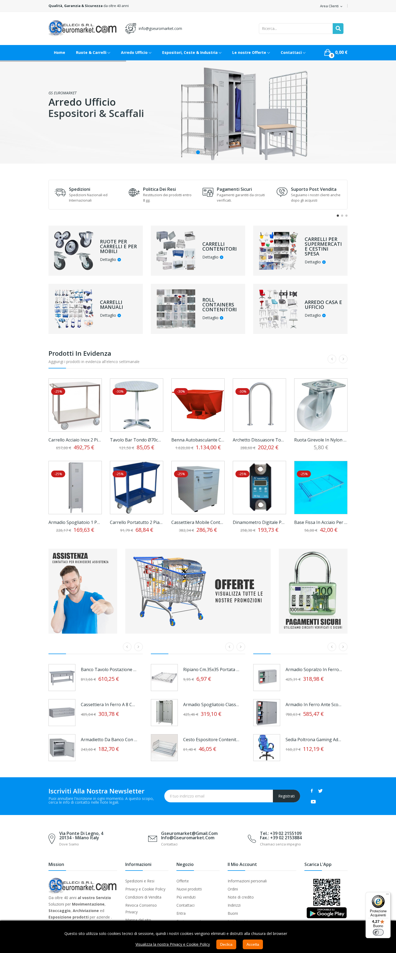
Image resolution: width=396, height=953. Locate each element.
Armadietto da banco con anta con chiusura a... (109, 739)
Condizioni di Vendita (143, 897)
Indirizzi (234, 905)
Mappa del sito (138, 920)
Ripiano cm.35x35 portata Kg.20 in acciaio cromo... (211, 669)
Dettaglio (108, 260)
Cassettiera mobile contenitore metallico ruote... (198, 522)
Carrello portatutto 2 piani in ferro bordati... (136, 522)
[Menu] (387, 895)
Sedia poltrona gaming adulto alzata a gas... (314, 739)
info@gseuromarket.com (160, 28)
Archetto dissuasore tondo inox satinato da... (259, 440)
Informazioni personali (247, 880)
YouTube (313, 801)
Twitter (320, 790)
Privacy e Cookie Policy (145, 889)
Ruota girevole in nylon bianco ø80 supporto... (321, 440)
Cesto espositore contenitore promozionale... (211, 739)
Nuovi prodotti (189, 889)
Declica (226, 944)
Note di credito (241, 897)
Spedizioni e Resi (139, 880)
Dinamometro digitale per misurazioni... (259, 522)
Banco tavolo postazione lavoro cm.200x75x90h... (109, 669)
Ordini (233, 889)
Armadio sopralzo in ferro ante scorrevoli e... (314, 669)
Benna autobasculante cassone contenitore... (198, 440)
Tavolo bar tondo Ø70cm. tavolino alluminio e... (136, 440)
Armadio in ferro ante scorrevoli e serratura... (314, 704)
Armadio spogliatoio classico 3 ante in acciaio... (211, 704)
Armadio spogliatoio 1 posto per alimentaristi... (75, 522)
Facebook (312, 790)
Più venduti (186, 897)
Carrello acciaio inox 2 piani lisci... (75, 440)
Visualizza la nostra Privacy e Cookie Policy (173, 944)
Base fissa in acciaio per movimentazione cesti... (321, 522)
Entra (181, 913)
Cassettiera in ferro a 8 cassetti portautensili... (109, 704)
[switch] (378, 932)
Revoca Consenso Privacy (141, 908)
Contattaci (185, 905)
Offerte (182, 880)
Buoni (233, 913)
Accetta (252, 944)
